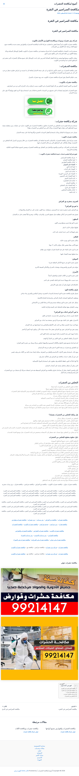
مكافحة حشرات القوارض (40, 531)
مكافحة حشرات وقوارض (19, 520)
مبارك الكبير (39, 755)
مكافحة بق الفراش (51, 520)
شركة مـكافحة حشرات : (69, 694)
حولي (74, 732)
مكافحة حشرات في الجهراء (21, 540)
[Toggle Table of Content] (75, 685)
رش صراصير (53, 524)
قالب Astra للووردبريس (21, 771)
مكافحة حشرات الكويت (31, 524)
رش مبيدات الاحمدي (40, 535)
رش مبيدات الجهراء (27, 535)
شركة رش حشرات (51, 547)
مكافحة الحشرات (17, 524)
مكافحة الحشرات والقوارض (23, 531)
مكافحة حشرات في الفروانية (40, 540)
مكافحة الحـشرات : (70, 692)
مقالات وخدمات (39, 748)
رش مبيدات (40, 520)
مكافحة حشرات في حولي (58, 540)
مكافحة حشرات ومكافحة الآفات (26, 728)
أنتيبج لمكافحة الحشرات (65, 3)
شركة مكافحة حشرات (66, 732)
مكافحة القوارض (53, 535)
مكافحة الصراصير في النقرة (68, 688)
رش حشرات (31, 520)
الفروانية (39, 753)
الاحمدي (39, 757)
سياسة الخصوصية (39, 746)
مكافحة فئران (63, 524)
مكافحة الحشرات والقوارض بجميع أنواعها (61, 728)
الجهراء (39, 760)
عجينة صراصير (43, 524)
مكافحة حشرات (62, 520)
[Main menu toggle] (4, 4)
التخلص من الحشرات (70, 696)
